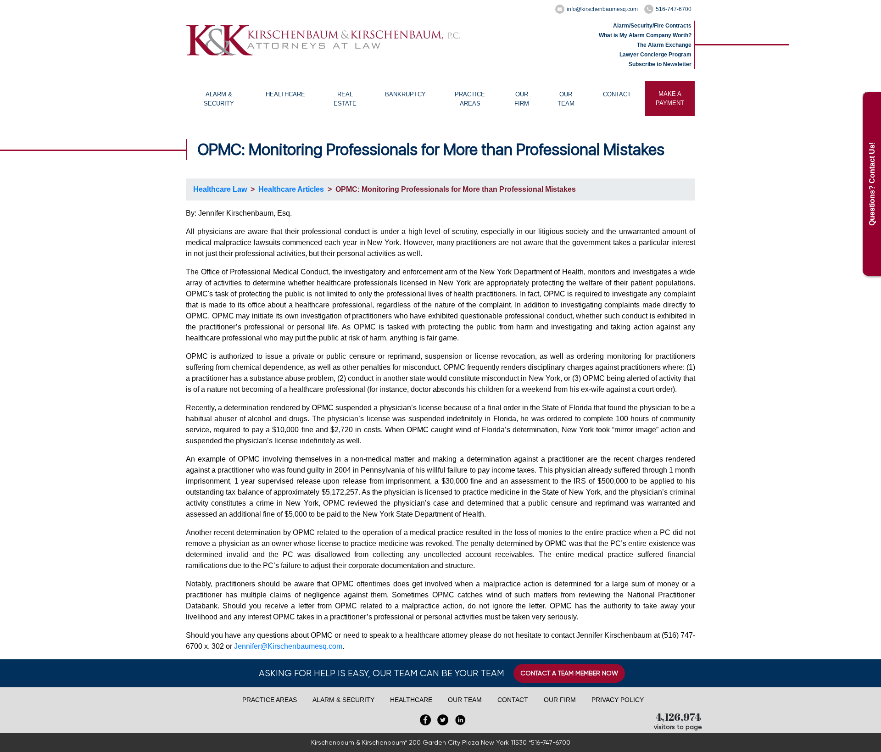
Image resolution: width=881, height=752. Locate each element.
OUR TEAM (566, 99)
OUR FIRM (521, 99)
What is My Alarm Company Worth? (645, 35)
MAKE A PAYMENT (670, 98)
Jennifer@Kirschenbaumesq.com (288, 646)
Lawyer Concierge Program (655, 54)
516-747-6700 (673, 9)
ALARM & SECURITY (219, 99)
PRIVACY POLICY (617, 699)
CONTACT (617, 94)
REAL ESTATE (345, 99)
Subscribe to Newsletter (660, 64)
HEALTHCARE (285, 94)
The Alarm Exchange (664, 45)
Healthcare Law (220, 189)
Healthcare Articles (291, 189)
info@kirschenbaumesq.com (602, 9)
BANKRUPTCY (405, 94)
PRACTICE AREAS (470, 99)
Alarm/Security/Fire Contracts (652, 25)
